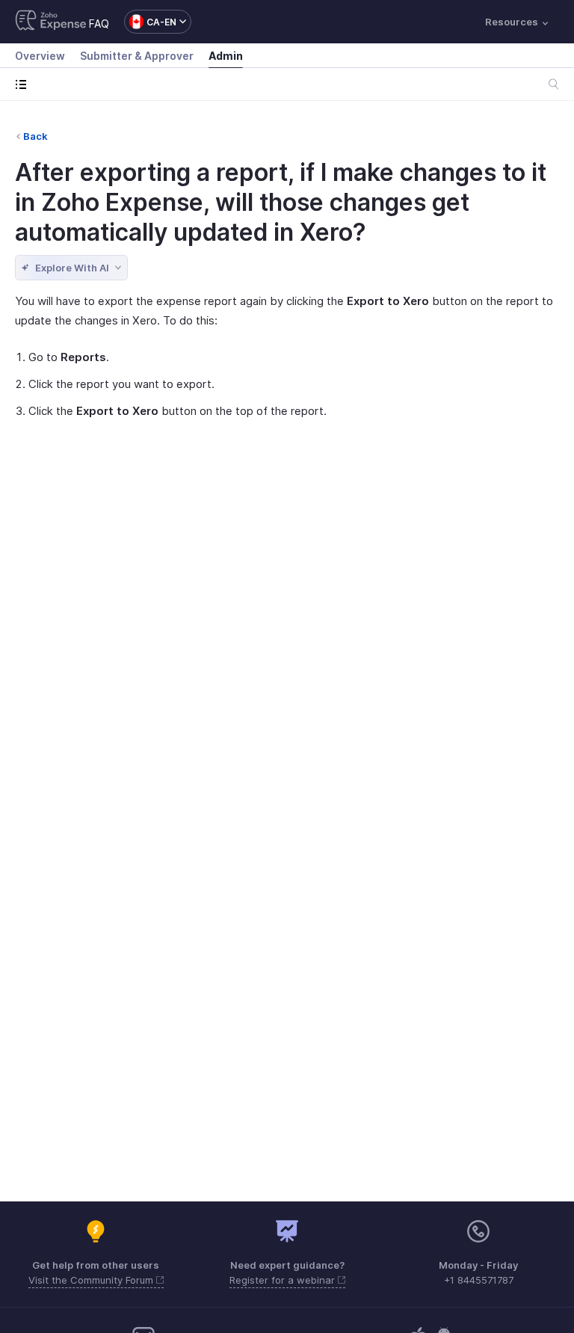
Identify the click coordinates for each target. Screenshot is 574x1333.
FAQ (99, 23)
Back (35, 136)
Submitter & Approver (137, 55)
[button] (150, 22)
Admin (226, 55)
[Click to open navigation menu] (24, 84)
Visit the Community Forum (92, 1280)
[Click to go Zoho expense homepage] (51, 22)
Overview (40, 55)
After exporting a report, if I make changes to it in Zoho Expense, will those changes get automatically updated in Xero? (280, 202)
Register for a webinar (283, 1280)
